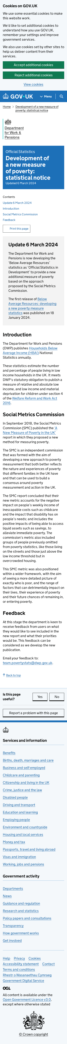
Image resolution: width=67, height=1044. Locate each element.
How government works (21, 933)
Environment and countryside (25, 827)
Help (6, 958)
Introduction (11, 208)
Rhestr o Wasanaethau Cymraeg (27, 975)
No (59, 697)
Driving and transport (19, 805)
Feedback (9, 220)
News (7, 896)
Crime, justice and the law (22, 790)
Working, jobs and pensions (23, 864)
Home (7, 106)
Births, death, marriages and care (28, 760)
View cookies (33, 84)
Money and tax (14, 842)
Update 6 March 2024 (17, 203)
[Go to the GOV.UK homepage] (18, 96)
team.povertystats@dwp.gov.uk (27, 663)
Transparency (13, 926)
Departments (13, 888)
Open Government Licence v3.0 (27, 999)
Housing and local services (23, 834)
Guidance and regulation (21, 903)
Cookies (34, 958)
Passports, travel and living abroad (29, 849)
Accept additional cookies (33, 65)
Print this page (19, 228)
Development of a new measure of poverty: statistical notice (36, 108)
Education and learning (20, 812)
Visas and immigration (19, 857)
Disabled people (15, 797)
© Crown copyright (33, 1034)
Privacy (19, 958)
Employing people (16, 820)
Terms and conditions (19, 969)
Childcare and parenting (21, 775)
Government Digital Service (23, 980)
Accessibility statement (21, 964)
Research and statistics (21, 911)
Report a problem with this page (33, 713)
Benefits (9, 753)
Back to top (13, 675)
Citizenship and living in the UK (26, 782)
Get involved (12, 940)
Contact (48, 964)
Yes (42, 697)
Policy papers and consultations (27, 918)
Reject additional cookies (34, 75)
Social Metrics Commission (20, 214)
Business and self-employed (24, 768)
